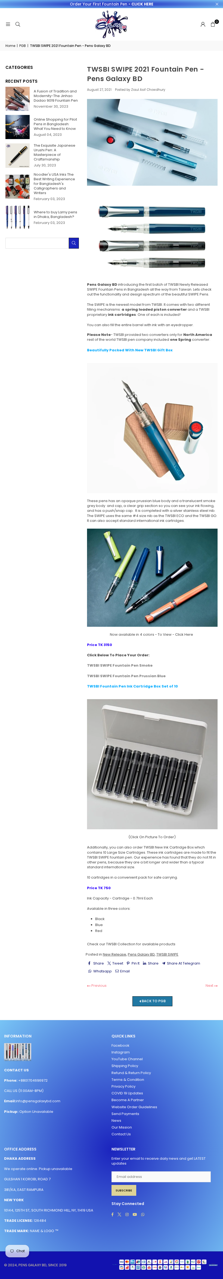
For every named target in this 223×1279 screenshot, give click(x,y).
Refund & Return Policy (131, 1072)
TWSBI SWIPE (167, 954)
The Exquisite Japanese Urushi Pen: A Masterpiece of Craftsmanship (54, 152)
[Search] (18, 24)
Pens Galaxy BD (141, 954)
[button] (213, 24)
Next (210, 985)
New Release (114, 954)
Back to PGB (153, 1001)
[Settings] (203, 24)
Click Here (184, 634)
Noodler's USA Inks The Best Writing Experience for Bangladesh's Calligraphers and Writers (54, 183)
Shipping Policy (125, 1065)
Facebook (120, 1045)
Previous (99, 985)
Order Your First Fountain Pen (111, 4)
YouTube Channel (127, 1059)
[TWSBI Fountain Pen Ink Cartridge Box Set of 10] (152, 764)
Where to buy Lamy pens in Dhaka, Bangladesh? (55, 214)
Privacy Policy (123, 1086)
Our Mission (122, 1127)
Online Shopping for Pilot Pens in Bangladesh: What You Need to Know (55, 124)
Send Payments (125, 1113)
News (116, 1120)
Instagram (121, 1052)
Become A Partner (128, 1100)
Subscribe (124, 1190)
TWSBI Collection (120, 944)
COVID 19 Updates (127, 1093)
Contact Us (121, 1134)
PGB (22, 46)
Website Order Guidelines (134, 1107)
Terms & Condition (128, 1079)
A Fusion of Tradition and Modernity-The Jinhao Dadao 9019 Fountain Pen (56, 96)
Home (10, 46)
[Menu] (8, 24)
